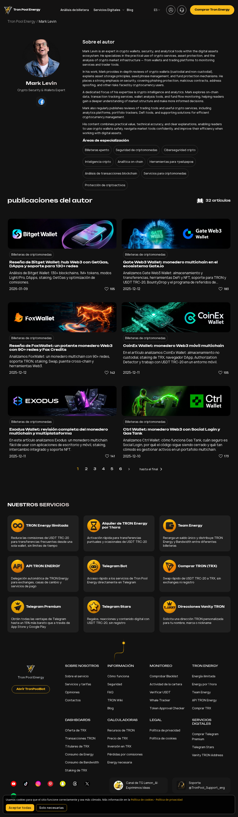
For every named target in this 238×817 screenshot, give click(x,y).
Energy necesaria (119, 762)
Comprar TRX (201, 708)
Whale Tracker (160, 700)
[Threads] (75, 783)
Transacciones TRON (80, 738)
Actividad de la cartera (166, 684)
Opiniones (72, 692)
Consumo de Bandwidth (82, 762)
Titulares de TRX (77, 746)
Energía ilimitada (203, 676)
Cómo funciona (118, 676)
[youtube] (13, 783)
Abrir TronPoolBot (30, 689)
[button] (109, 288)
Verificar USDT (160, 692)
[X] (87, 783)
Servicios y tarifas (78, 684)
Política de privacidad (165, 730)
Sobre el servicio (77, 676)
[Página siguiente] (129, 469)
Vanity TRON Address (207, 755)
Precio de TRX (117, 738)
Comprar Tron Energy (212, 10)
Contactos (73, 700)
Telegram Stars (203, 747)
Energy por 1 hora (204, 684)
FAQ (110, 692)
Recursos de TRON (121, 730)
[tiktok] (26, 783)
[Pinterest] (50, 783)
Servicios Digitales (107, 10)
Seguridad (114, 684)
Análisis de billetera (74, 10)
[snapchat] (62, 783)
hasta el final (149, 469)
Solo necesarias (51, 808)
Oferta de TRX (75, 730)
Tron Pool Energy (21, 21)
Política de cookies (163, 738)
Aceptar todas (20, 808)
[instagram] (38, 783)
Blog (130, 10)
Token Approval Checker (167, 708)
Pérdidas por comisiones (125, 754)
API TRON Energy (204, 700)
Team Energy (201, 692)
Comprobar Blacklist (164, 676)
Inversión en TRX (119, 746)
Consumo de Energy (79, 754)
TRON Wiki (115, 700)
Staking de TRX (76, 770)
